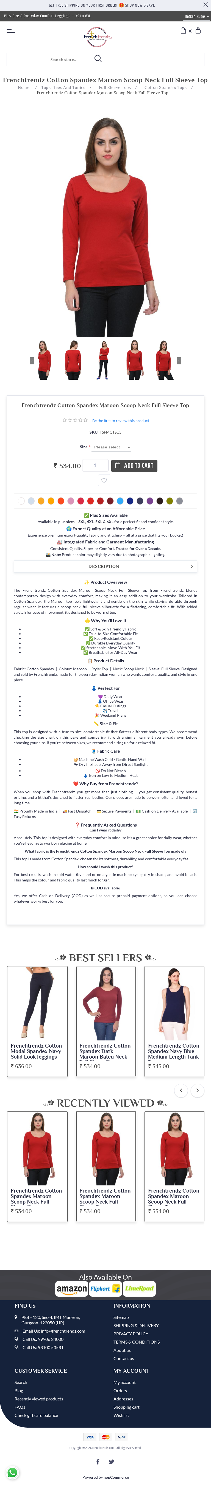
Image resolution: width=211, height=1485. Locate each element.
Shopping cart (126, 1406)
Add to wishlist (104, 480)
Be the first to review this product (120, 420)
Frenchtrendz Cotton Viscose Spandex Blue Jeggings (174, 1051)
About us (122, 1350)
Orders (120, 1390)
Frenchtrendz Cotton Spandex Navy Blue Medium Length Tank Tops (105, 1054)
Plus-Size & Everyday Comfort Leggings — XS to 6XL (47, 16)
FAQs (20, 1406)
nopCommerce (116, 1477)
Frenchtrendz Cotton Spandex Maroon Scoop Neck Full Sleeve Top (36, 1199)
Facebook (99, 1463)
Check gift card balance (36, 1415)
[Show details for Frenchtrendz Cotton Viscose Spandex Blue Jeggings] (174, 1003)
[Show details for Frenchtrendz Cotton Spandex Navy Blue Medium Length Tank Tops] (106, 1003)
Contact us (123, 1358)
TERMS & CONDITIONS (136, 1341)
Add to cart (138, 466)
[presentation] (181, 1091)
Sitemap (121, 1317)
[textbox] (42, 60)
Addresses (123, 1398)
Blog (19, 1390)
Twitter (112, 1463)
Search (21, 1382)
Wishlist (121, 1415)
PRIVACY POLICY (130, 1333)
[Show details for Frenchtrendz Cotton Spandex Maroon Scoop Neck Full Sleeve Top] (37, 1149)
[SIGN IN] (198, 31)
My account (124, 1382)
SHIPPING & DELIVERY (136, 1325)
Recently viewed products (39, 1398)
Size (84, 446)
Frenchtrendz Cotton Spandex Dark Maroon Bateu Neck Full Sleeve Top (36, 1054)
